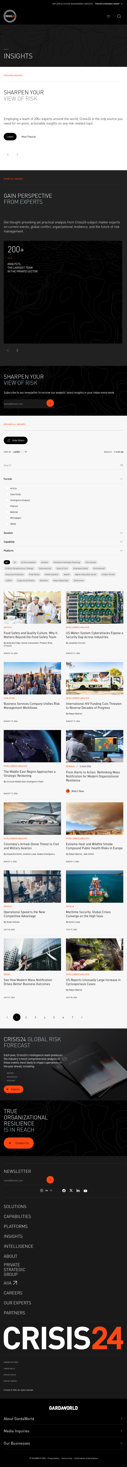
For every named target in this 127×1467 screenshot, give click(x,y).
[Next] (17, 154)
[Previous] (8, 154)
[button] (63, 479)
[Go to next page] (81, 1017)
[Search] (121, 465)
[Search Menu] (119, 16)
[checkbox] (7, 488)
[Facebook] (64, 1190)
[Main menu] (108, 16)
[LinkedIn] (78, 1190)
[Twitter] (71, 1190)
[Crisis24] (10, 16)
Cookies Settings (11, 1362)
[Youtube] (85, 1190)
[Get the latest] (50, 403)
